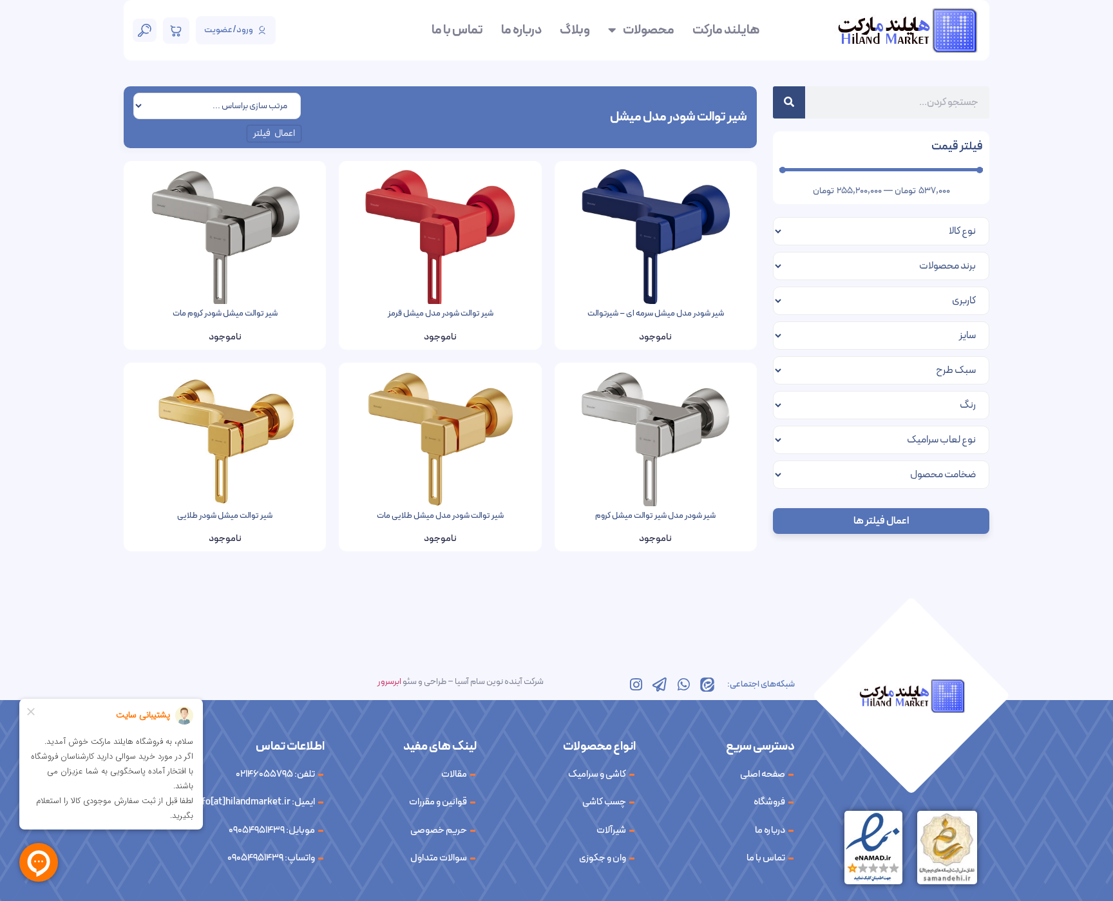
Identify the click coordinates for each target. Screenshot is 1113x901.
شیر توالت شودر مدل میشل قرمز (440, 313)
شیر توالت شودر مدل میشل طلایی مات (440, 515)
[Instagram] (636, 685)
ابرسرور (389, 681)
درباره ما (521, 30)
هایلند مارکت (725, 30)
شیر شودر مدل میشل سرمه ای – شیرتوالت (655, 313)
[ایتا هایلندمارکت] (707, 685)
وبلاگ (575, 30)
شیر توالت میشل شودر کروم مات (225, 313)
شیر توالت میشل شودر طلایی (224, 515)
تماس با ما (457, 30)
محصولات (648, 30)
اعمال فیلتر (274, 133)
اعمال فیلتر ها (881, 521)
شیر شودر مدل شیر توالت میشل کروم (655, 515)
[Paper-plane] (659, 685)
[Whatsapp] (683, 685)
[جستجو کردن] (789, 102)
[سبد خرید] (176, 30)
